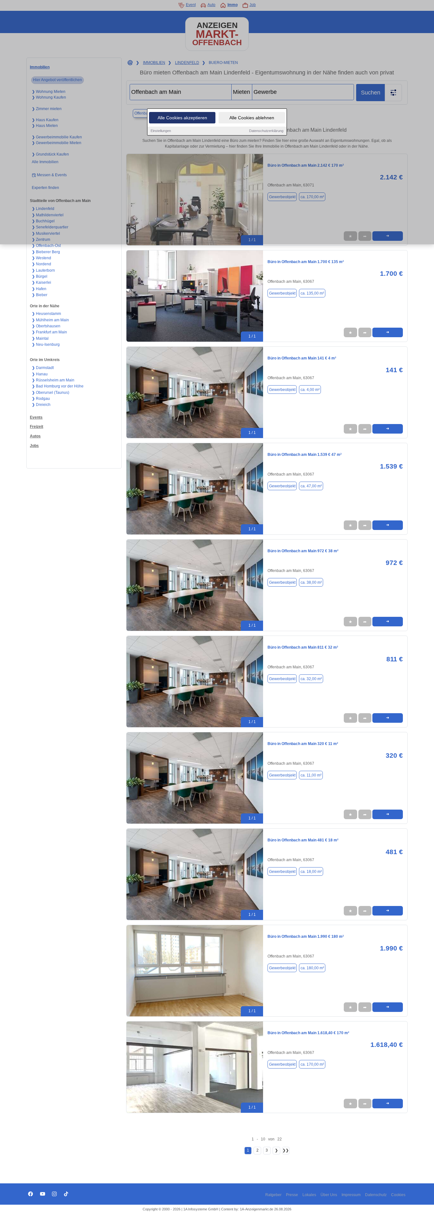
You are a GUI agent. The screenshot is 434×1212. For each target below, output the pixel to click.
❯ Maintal (40, 338)
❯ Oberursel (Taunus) (50, 392)
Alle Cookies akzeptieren (182, 117)
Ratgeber (273, 1195)
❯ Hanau (40, 374)
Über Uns (329, 1195)
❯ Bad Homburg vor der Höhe (58, 386)
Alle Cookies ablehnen (251, 117)
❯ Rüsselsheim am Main (53, 380)
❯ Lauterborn (43, 270)
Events (36, 417)
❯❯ (285, 1150)
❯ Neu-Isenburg (46, 344)
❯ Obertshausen (46, 326)
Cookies (398, 1195)
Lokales (309, 1195)
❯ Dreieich (41, 404)
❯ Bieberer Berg (46, 252)
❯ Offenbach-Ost (46, 245)
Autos (35, 436)
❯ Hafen (39, 289)
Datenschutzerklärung (266, 131)
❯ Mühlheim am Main (50, 320)
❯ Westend (41, 258)
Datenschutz (376, 1195)
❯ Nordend (41, 264)
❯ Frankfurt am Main (49, 332)
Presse (292, 1195)
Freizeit (36, 426)
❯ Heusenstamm (46, 313)
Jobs (34, 445)
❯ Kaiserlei (41, 282)
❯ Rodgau (41, 398)
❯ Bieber (39, 295)
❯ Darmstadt (43, 368)
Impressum (351, 1195)
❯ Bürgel (39, 276)
